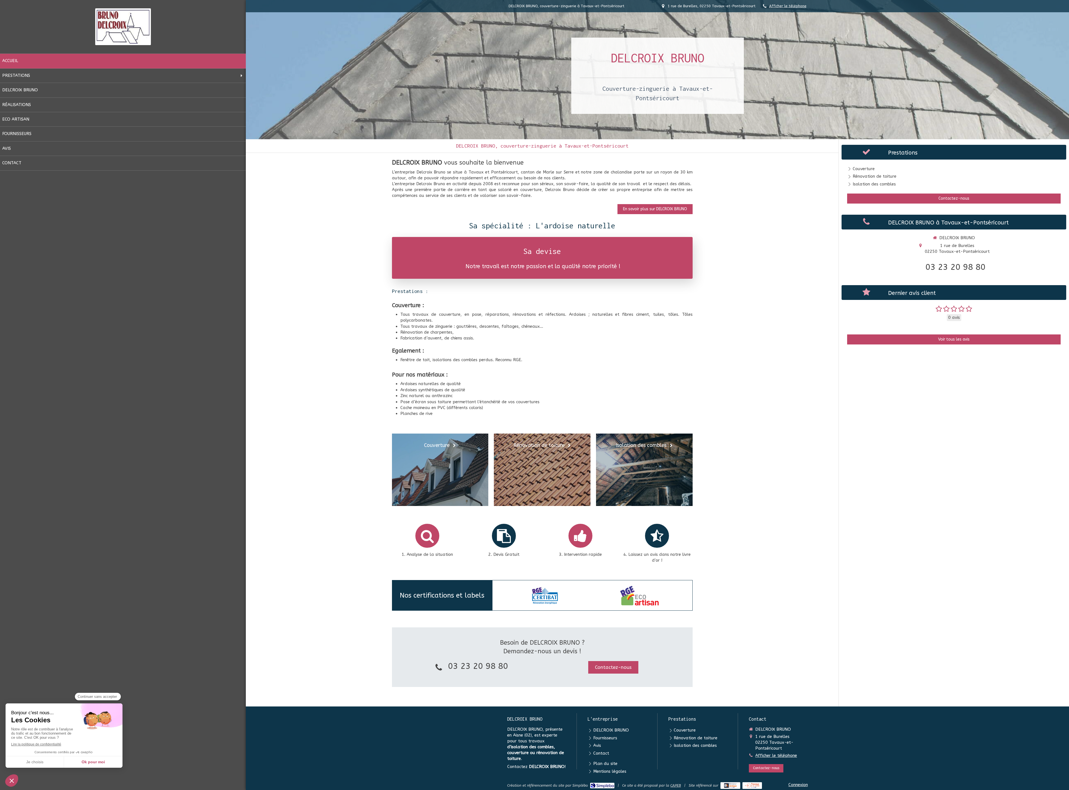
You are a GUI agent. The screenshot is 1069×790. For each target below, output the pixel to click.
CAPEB (675, 785)
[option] (545, 595)
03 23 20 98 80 (478, 666)
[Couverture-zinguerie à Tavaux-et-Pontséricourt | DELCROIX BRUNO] (123, 27)
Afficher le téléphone (787, 6)
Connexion (798, 784)
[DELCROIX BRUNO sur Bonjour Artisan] (730, 785)
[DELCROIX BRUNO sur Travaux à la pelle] (752, 785)
